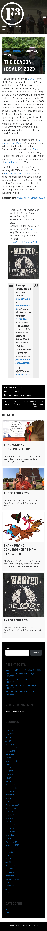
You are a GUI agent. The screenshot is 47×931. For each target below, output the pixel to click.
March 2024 (10, 825)
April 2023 (9, 862)
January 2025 (10, 791)
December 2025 (11, 754)
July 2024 (9, 811)
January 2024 (10, 832)
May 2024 (9, 818)
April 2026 (9, 741)
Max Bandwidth (27, 395)
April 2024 (9, 822)
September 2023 (12, 845)
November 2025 (12, 758)
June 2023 (9, 855)
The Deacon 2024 (16, 620)
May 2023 (9, 859)
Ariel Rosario (15, 51)
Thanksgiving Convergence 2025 (17, 447)
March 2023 (10, 865)
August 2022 (10, 889)
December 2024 (11, 795)
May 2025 (9, 778)
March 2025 (10, 785)
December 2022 (11, 876)
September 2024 (12, 805)
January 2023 (10, 872)
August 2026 (10, 727)
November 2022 (12, 879)
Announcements (12, 391)
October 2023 (11, 842)
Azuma (35, 925)
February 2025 (11, 788)
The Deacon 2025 (16, 493)
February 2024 (11, 828)
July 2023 (9, 852)
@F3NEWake (22, 319)
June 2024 (9, 815)
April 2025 (9, 781)
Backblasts (9, 913)
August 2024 (10, 808)
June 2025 (9, 774)
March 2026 (10, 744)
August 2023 (10, 849)
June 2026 (9, 734)
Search (8, 648)
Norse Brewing (12, 162)
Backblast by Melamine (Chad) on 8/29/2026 (23, 670)
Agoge (8, 395)
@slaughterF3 (23, 299)
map (30, 229)
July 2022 (9, 892)
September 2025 (12, 764)
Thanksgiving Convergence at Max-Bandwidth (20, 549)
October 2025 (11, 761)
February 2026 (11, 748)
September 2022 (12, 886)
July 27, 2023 (23, 374)
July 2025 (9, 771)
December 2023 (11, 835)
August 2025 (10, 768)
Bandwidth (16, 395)
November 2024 (12, 798)
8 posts (21, 388)
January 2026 (10, 751)
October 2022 (11, 882)
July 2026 (9, 731)
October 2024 (11, 801)
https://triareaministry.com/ (17, 173)
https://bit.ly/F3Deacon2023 (31, 197)
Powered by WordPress (17, 925)
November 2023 (12, 838)
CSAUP (31, 78)
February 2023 (11, 869)
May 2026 (9, 737)
